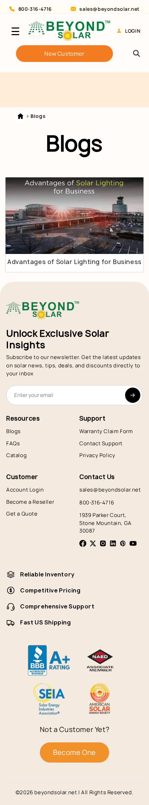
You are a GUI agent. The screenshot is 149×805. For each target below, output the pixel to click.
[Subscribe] (132, 395)
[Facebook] (82, 543)
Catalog (16, 455)
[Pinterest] (123, 543)
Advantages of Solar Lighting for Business (74, 262)
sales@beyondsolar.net (109, 9)
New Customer (64, 53)
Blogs (13, 431)
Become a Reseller (30, 501)
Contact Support (101, 443)
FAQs (13, 443)
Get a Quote (22, 513)
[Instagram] (102, 543)
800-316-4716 (35, 9)
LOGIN (132, 30)
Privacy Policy (97, 455)
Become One (74, 752)
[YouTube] (133, 543)
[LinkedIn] (112, 543)
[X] (92, 543)
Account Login (25, 489)
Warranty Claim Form (106, 431)
